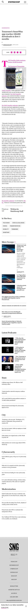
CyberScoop (14, 568)
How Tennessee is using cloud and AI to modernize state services (20, 359)
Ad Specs (14, 593)
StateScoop (14, 572)
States (5, 226)
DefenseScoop (14, 565)
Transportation (15, 226)
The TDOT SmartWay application (10, 105)
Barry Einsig (7, 316)
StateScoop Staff (7, 44)
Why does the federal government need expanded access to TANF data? (20, 341)
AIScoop (14, 579)
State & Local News (18, 222)
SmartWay (6, 232)
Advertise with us (14, 589)
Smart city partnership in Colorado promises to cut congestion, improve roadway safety (12, 322)
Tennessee (15, 229)
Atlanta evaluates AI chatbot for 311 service (14, 306)
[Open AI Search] (5, 2)
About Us (14, 554)
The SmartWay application (8, 200)
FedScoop (14, 561)
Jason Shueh (20, 271)
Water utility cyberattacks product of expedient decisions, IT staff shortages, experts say (20, 368)
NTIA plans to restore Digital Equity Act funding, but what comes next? (20, 350)
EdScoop (14, 576)
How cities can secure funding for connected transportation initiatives (12, 312)
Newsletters (14, 586)
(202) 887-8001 (14, 597)
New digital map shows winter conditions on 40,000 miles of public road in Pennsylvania (13, 298)
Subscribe (4, 607)
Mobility (6, 229)
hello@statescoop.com (14, 600)
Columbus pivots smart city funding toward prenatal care (21, 288)
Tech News (6, 222)
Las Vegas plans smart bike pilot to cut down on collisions (21, 277)
